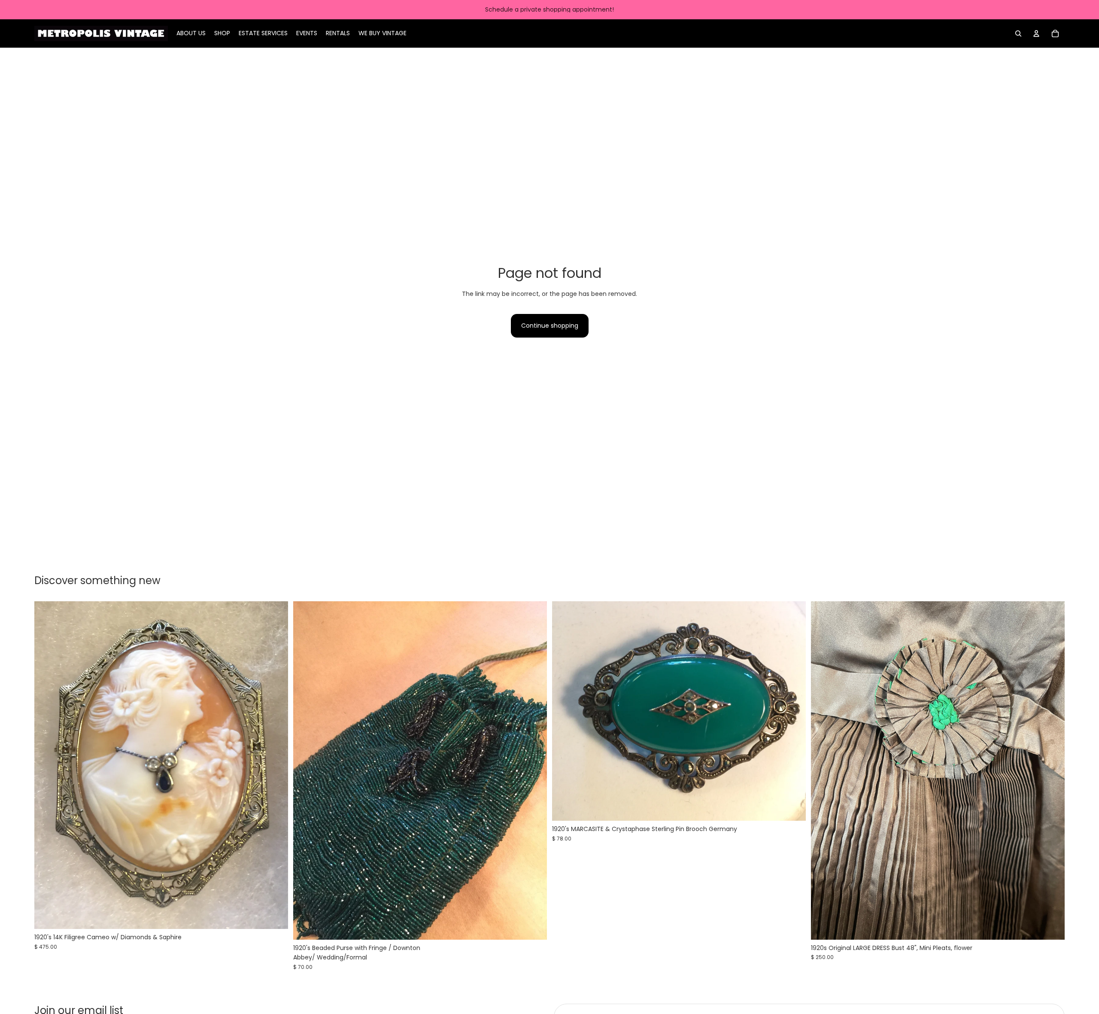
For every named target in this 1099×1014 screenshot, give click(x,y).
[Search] (1018, 33)
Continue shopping (549, 325)
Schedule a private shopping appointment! (549, 9)
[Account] (1036, 33)
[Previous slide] (47, 765)
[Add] (274, 916)
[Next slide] (275, 765)
